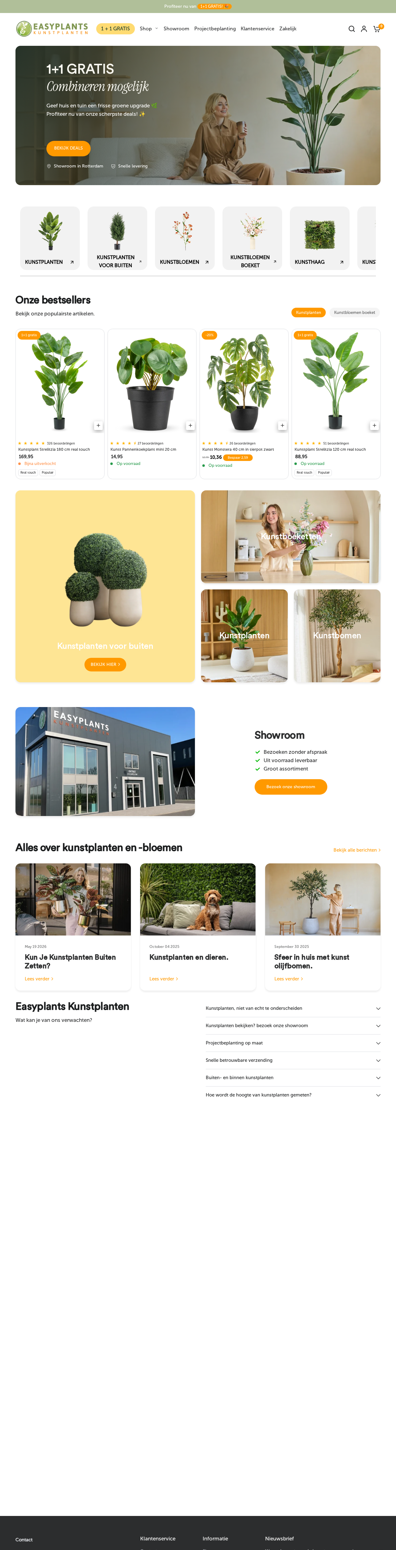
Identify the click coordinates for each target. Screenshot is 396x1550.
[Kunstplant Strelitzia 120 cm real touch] (336, 382)
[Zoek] (352, 29)
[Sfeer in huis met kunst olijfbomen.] (323, 899)
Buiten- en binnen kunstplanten (239, 1077)
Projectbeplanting (215, 29)
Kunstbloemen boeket (354, 312)
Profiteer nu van (196, 6)
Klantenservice (257, 29)
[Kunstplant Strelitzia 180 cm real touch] (60, 382)
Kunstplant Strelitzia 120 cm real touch (330, 449)
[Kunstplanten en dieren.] (198, 899)
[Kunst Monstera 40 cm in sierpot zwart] (244, 382)
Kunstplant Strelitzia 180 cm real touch (54, 449)
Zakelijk (287, 29)
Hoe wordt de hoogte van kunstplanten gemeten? (259, 1095)
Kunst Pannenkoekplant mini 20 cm (143, 449)
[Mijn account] (364, 29)
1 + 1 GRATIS (115, 29)
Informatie (215, 1538)
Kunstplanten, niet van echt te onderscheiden (254, 1008)
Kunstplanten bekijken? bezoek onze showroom (257, 1025)
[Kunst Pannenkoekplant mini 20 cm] (152, 382)
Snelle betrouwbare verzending (239, 1060)
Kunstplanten (308, 312)
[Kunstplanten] (244, 635)
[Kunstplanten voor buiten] (105, 586)
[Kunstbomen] (337, 635)
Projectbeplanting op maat (234, 1043)
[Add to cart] (98, 425)
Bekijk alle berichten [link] (355, 850)
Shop (146, 29)
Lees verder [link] (37, 979)
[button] (68, 148)
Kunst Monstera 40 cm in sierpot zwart (238, 449)
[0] (375, 29)
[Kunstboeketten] (291, 536)
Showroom (176, 29)
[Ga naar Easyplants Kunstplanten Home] (51, 29)
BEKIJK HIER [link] (103, 664)
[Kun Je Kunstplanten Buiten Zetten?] (73, 899)
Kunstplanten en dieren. (188, 957)
